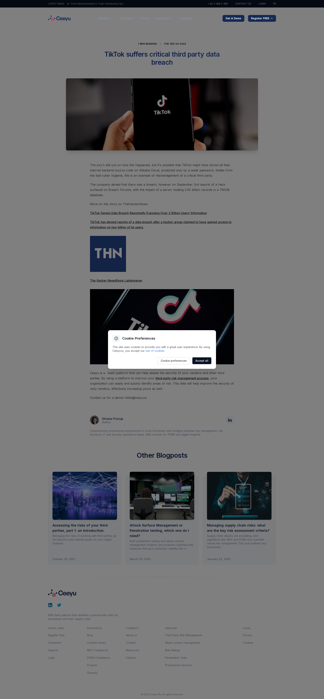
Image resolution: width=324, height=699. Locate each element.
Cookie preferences (174, 360)
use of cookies (155, 350)
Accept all (201, 360)
